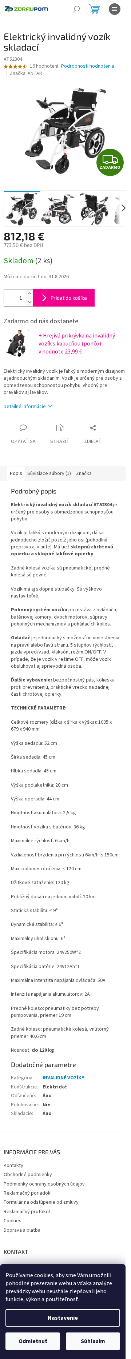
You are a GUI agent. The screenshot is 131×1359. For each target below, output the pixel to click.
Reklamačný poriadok (27, 1193)
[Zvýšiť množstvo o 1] (29, 293)
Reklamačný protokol (27, 1211)
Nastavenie (63, 1318)
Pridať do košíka (69, 298)
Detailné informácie (25, 406)
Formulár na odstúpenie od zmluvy (41, 1202)
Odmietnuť (33, 1341)
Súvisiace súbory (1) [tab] (49, 473)
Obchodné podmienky (28, 1174)
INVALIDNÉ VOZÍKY (63, 1078)
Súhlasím (93, 1341)
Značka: (26, 73)
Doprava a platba (22, 1230)
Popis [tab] (16, 473)
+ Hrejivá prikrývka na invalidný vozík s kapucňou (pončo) (77, 344)
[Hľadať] (76, 9)
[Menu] (114, 9)
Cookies (12, 1220)
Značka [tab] (84, 473)
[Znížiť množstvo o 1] (29, 302)
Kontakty (13, 1165)
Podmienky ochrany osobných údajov (44, 1184)
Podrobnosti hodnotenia (87, 66)
